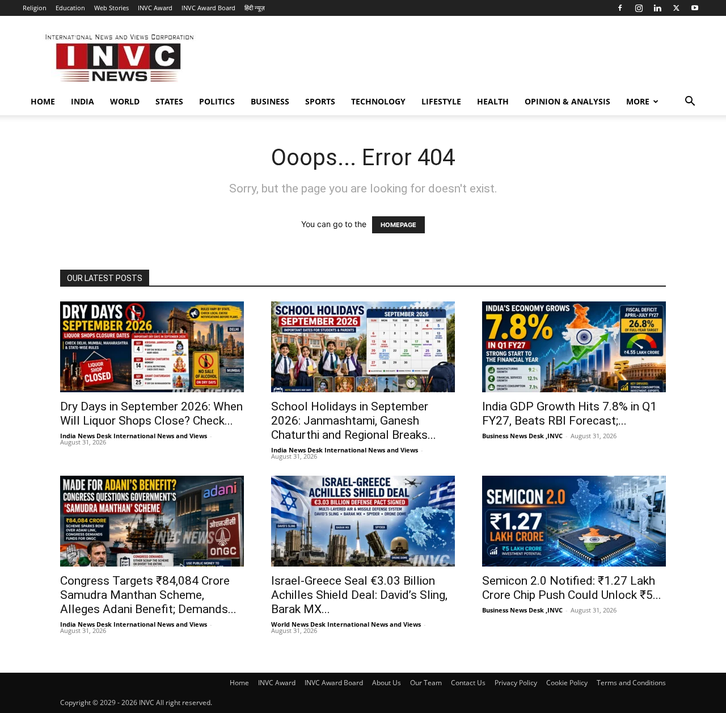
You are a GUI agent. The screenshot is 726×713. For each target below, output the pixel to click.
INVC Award (155, 7)
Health (493, 101)
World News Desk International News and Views (346, 624)
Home (43, 101)
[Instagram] (638, 8)
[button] (689, 102)
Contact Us (468, 682)
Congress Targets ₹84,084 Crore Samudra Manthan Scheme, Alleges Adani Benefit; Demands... (148, 595)
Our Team (426, 682)
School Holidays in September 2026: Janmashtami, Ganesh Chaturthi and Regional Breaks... (353, 421)
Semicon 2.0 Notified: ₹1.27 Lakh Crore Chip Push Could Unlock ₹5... (571, 588)
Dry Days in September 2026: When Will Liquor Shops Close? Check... (151, 413)
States (169, 101)
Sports (320, 101)
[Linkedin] (657, 8)
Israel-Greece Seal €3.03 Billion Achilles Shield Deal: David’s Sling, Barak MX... (359, 595)
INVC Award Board (208, 7)
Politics (217, 101)
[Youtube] (694, 8)
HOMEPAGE (398, 225)
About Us (386, 682)
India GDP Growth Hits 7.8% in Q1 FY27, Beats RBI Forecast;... (569, 413)
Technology (378, 101)
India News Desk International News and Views (133, 435)
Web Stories (111, 7)
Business (270, 101)
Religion (35, 7)
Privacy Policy (516, 682)
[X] (676, 8)
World (125, 101)
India (82, 101)
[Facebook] (619, 8)
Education (70, 7)
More (637, 101)
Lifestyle (441, 101)
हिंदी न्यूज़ (254, 7)
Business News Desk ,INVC (522, 435)
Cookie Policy (567, 682)
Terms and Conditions (631, 682)
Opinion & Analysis (567, 101)
